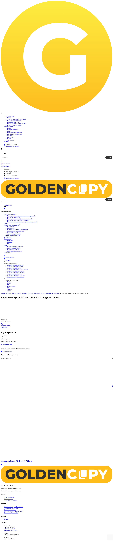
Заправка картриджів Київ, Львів (16, 119)
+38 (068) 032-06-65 (9, 529)
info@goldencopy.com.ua (12, 146)
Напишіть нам (8, 205)
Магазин (8, 293)
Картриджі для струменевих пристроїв (18, 220)
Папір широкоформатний (14, 251)
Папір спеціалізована (13, 249)
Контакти (6, 141)
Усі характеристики (6, 344)
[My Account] (4, 208)
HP (8, 284)
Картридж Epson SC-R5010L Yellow (16, 461)
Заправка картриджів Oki (14, 274)
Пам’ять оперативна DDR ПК (15, 231)
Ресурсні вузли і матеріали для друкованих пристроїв (22, 221)
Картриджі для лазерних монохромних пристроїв (21, 216)
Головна (3, 293)
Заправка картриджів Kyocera (15, 271)
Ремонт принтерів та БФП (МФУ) (16, 123)
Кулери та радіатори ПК (14, 234)
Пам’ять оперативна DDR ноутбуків (17, 229)
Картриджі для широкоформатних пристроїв (19, 219)
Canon (9, 283)
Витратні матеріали (12, 129)
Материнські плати (12, 232)
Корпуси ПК (10, 228)
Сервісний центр (9, 116)
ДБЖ (8, 131)
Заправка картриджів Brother (15, 265)
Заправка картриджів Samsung (15, 277)
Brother (9, 281)
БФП (8, 243)
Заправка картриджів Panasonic (16, 275)
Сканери (9, 242)
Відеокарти (10, 226)
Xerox (9, 290)
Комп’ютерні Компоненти (14, 132)
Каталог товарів (8, 126)
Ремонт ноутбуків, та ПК (14, 125)
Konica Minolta (11, 286)
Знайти (109, 157)
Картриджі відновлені (13, 217)
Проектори (10, 137)
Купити (4, 327)
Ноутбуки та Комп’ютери (14, 134)
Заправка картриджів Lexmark (15, 272)
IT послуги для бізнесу (10, 500)
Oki (8, 287)
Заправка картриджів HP (14, 268)
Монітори (10, 135)
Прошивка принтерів (13, 122)
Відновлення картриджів (14, 120)
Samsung (9, 289)
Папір (9, 138)
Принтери (10, 240)
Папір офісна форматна (13, 248)
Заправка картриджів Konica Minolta (17, 269)
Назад (9, 117)
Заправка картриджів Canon (15, 266)
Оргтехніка (10, 140)
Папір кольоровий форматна (15, 246)
